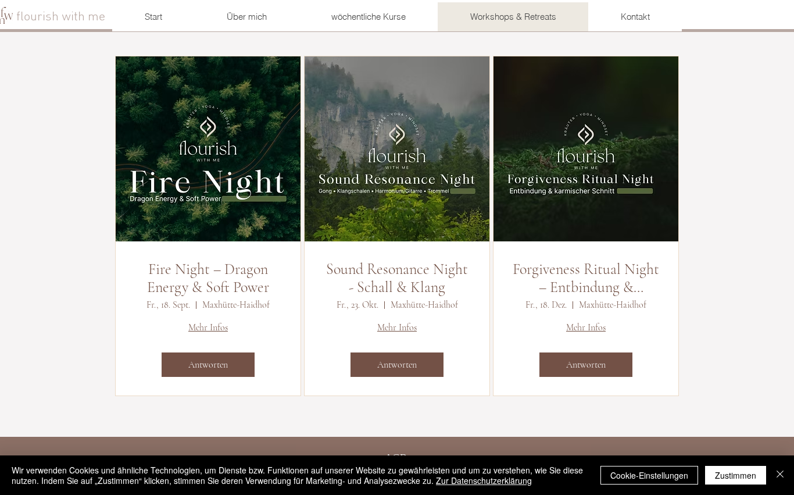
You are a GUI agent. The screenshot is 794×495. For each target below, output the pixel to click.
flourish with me (62, 17)
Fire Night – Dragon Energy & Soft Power (208, 278)
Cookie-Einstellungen (649, 475)
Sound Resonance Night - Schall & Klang (397, 278)
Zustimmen (735, 475)
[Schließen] (780, 475)
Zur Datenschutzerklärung (484, 480)
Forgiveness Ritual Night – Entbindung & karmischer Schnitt (586, 278)
